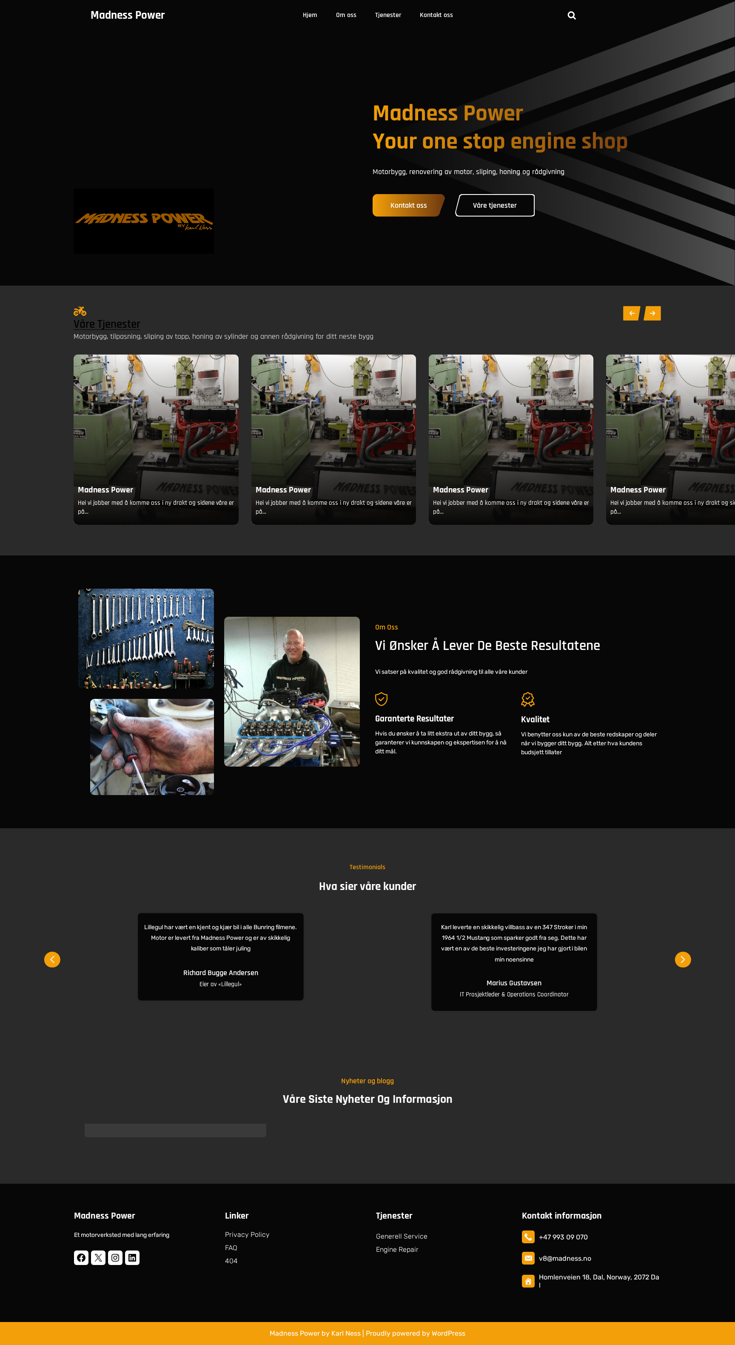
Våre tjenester (495, 205)
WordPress (448, 1333)
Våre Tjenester (107, 324)
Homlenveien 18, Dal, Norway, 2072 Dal (599, 1281)
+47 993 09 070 (563, 1237)
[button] (52, 957)
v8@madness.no (565, 1258)
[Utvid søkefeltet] (571, 15)
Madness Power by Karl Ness (315, 1333)
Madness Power (128, 15)
